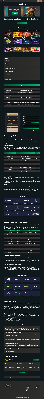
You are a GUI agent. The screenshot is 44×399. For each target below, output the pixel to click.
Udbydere (6, 66)
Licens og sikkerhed (7, 74)
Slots (35, 30)
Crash (26, 30)
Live (16, 30)
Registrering (6, 63)
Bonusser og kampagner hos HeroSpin (10, 68)
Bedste (8, 30)
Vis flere (22, 372)
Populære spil (7, 60)
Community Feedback (8, 79)
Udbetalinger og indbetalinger (9, 71)
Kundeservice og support (8, 76)
